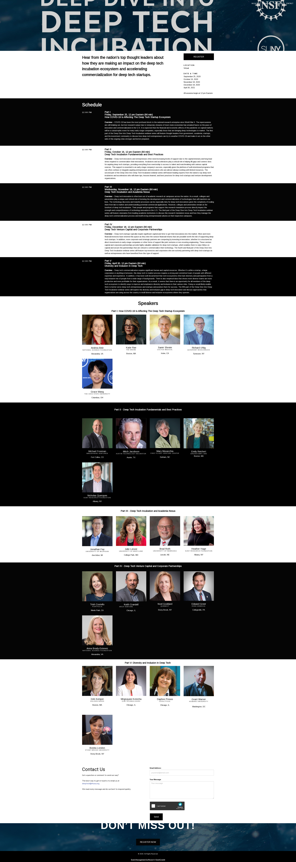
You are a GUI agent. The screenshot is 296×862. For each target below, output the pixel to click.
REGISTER (256, 3)
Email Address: (155, 768)
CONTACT (289, 3)
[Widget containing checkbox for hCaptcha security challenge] (167, 806)
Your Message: (155, 779)
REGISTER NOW (148, 842)
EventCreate (160, 860)
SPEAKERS (278, 3)
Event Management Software (142, 860)
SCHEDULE (267, 3)
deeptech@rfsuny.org (90, 783)
